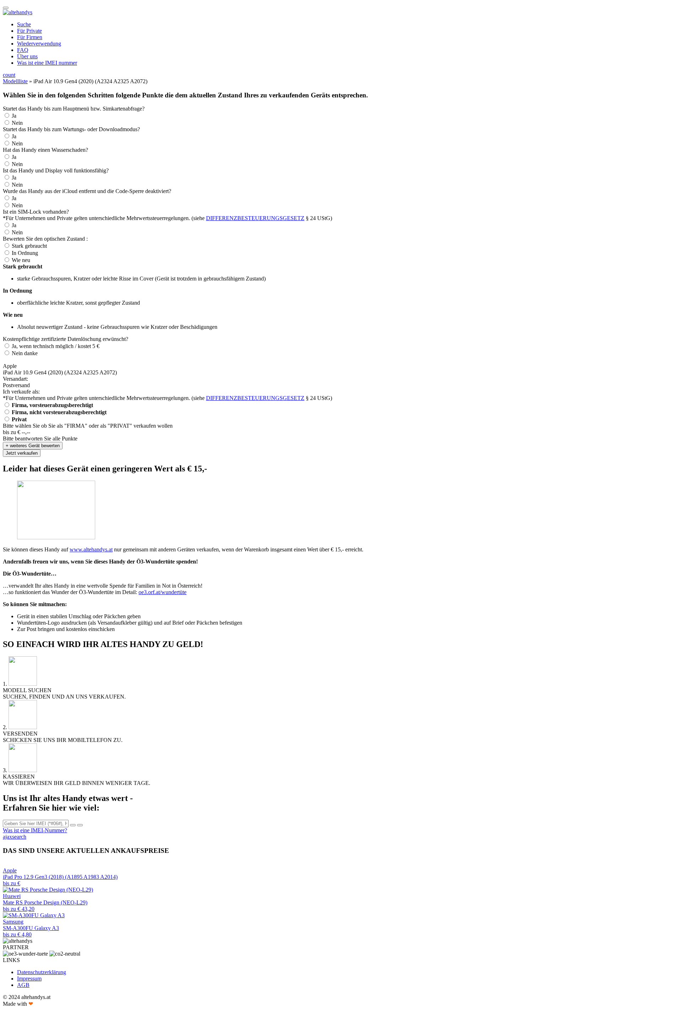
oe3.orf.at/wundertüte (162, 592)
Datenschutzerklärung (41, 972)
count (9, 75)
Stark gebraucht (29, 246)
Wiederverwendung (39, 44)
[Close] (73, 825)
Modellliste (15, 81)
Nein (17, 123)
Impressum (29, 979)
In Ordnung (25, 253)
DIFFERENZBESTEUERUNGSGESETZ (255, 218)
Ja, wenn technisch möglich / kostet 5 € (55, 346)
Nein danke (25, 353)
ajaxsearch (14, 837)
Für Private (29, 31)
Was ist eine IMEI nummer (47, 63)
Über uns (27, 56)
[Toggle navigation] (6, 8)
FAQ (22, 50)
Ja (14, 116)
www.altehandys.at (91, 549)
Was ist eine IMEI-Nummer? (35, 830)
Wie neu (21, 260)
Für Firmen (29, 37)
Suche (24, 24)
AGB (23, 985)
